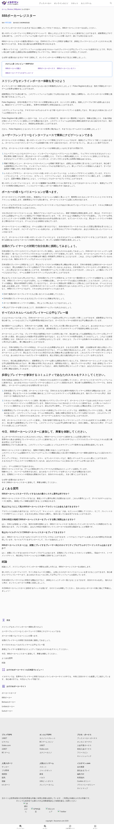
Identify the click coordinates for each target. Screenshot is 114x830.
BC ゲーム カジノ (46, 741)
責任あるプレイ (83, 770)
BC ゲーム (6, 752)
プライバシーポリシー (86, 784)
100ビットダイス (46, 781)
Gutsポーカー (7, 710)
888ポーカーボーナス (46, 68)
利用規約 (80, 777)
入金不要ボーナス (70, 828)
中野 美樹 (8, 22)
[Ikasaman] (11, 3)
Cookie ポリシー (84, 781)
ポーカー (95, 828)
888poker (17, 9)
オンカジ (45, 828)
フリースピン (82, 752)
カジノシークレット (48, 738)
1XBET (4, 738)
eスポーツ (6, 784)
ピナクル (5, 741)
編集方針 (80, 774)
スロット (43, 766)
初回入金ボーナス (84, 748)
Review (10, 9)
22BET (4, 748)
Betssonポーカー (9, 702)
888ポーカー (7, 697)
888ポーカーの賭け (13, 68)
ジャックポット (46, 770)
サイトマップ (82, 788)
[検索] (111, 3)
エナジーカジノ (46, 752)
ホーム (4, 9)
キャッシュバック (84, 756)
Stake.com (6, 745)
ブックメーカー (20, 828)
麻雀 (41, 774)
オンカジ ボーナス (84, 741)
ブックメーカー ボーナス (87, 738)
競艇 (3, 781)
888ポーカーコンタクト (66, 68)
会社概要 (80, 766)
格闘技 (4, 774)
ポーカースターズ (9, 693)
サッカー (5, 766)
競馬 (3, 777)
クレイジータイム (47, 784)
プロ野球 (5, 770)
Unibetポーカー (8, 706)
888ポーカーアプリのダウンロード (19, 72)
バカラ (42, 777)
